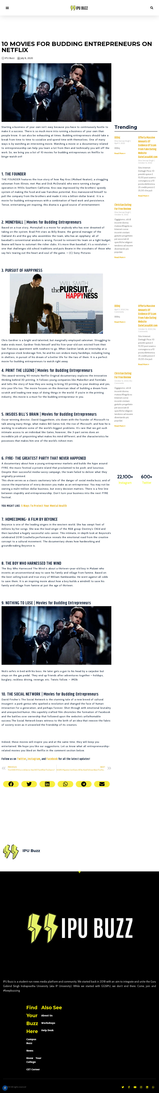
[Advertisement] (79, 27)
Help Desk (47, 1030)
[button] (7, 7)
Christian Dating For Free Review (122, 207)
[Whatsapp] (153, 1087)
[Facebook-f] (129, 1087)
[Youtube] (135, 1087)
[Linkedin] (147, 1087)
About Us (46, 1015)
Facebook (52, 759)
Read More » (119, 153)
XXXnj (117, 137)
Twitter (21, 759)
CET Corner (33, 1069)
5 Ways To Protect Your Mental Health (44, 506)
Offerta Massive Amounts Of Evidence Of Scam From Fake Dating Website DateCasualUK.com (147, 147)
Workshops (48, 1022)
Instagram (34, 759)
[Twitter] (123, 1087)
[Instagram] (141, 1087)
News (29, 1050)
